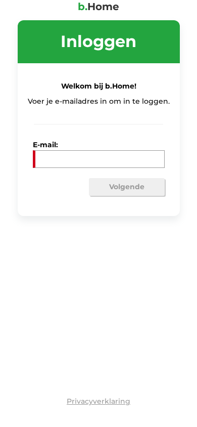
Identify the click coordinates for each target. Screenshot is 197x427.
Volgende (126, 186)
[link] (98, 401)
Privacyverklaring (98, 401)
